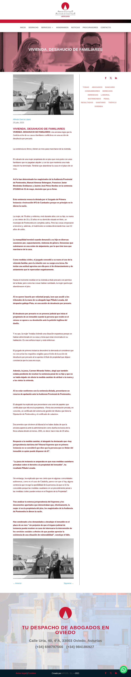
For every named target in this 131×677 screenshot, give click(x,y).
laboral (105, 95)
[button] (123, 669)
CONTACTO (106, 27)
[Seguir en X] (111, 78)
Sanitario (101, 103)
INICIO (23, 27)
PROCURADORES (90, 27)
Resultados (87, 103)
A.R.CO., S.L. (67, 673)
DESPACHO (33, 27)
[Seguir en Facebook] (106, 78)
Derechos (107, 91)
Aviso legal (21, 673)
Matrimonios (94, 99)
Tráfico (112, 103)
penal (107, 99)
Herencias (93, 95)
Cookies (32, 673)
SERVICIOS (46, 27)
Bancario (110, 87)
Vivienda (99, 106)
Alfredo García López (22, 119)
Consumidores (92, 91)
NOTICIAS (75, 27)
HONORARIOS (62, 27)
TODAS (86, 87)
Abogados (97, 87)
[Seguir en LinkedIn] (116, 78)
